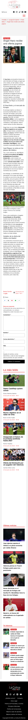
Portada (4, 20)
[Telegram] (19, 12)
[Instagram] (16, 12)
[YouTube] (25, 12)
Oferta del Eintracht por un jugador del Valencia (13, 464)
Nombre (6, 332)
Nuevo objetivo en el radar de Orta (12, 414)
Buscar (5, 12)
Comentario (7, 315)
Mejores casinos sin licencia (14, 714)
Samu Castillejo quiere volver (13, 389)
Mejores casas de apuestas (14, 711)
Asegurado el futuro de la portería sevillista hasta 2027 (13, 439)
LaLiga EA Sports (14, 20)
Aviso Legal (14, 701)
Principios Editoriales (14, 706)
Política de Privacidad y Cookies (14, 703)
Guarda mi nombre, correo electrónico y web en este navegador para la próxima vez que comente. (13, 355)
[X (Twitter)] (22, 12)
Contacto (20, 698)
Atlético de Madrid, (8, 132)
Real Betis (7, 79)
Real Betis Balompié (8, 267)
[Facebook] (14, 12)
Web (4, 345)
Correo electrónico (9, 339)
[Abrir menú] (24, 15)
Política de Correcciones (14, 709)
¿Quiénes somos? (10, 698)
